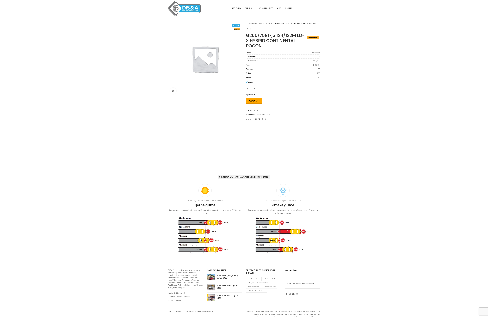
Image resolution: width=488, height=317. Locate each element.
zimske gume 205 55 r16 (256, 291)
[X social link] (256, 119)
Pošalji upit (254, 101)
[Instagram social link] (289, 294)
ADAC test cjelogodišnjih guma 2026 (228, 276)
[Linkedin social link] (262, 119)
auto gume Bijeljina (270, 279)
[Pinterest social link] (259, 119)
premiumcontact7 (254, 287)
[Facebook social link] (252, 119)
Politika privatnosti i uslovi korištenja (299, 283)
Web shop (258, 23)
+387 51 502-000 (182, 297)
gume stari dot (262, 283)
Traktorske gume (270, 287)
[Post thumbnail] (211, 277)
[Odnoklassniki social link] (297, 294)
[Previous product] (247, 28)
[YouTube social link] (293, 294)
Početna (249, 23)
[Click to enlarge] (173, 91)
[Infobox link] (205, 219)
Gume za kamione (263, 114)
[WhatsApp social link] (265, 119)
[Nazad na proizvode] (250, 28)
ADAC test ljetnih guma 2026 (227, 286)
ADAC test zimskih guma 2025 (228, 296)
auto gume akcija (254, 279)
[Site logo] (184, 8)
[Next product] (253, 28)
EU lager (251, 283)
